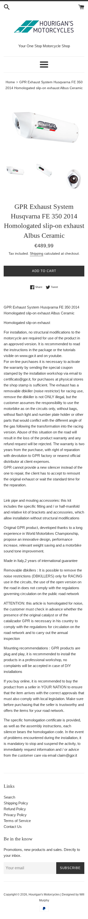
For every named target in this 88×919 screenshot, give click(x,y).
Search (9, 797)
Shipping (36, 253)
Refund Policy (15, 809)
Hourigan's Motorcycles (44, 894)
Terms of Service (17, 821)
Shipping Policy (16, 803)
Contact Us (13, 826)
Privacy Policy (15, 815)
